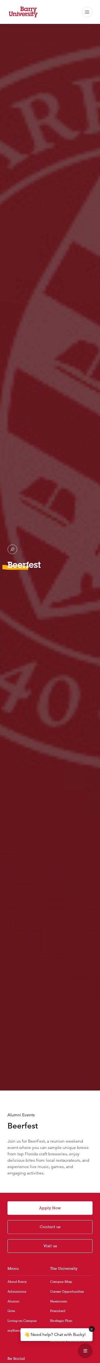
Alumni (13, 1301)
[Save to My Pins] (12, 549)
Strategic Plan (61, 1320)
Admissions (16, 1291)
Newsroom (58, 1301)
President (57, 1311)
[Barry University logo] (23, 12)
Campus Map (61, 1281)
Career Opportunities (67, 1291)
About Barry (17, 1281)
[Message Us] (85, 1351)
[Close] (92, 1329)
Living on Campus (22, 1320)
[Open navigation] (87, 12)
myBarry (14, 1330)
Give (11, 1311)
